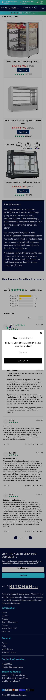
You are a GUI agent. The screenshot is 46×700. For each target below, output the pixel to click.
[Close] (41, 333)
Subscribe (23, 361)
